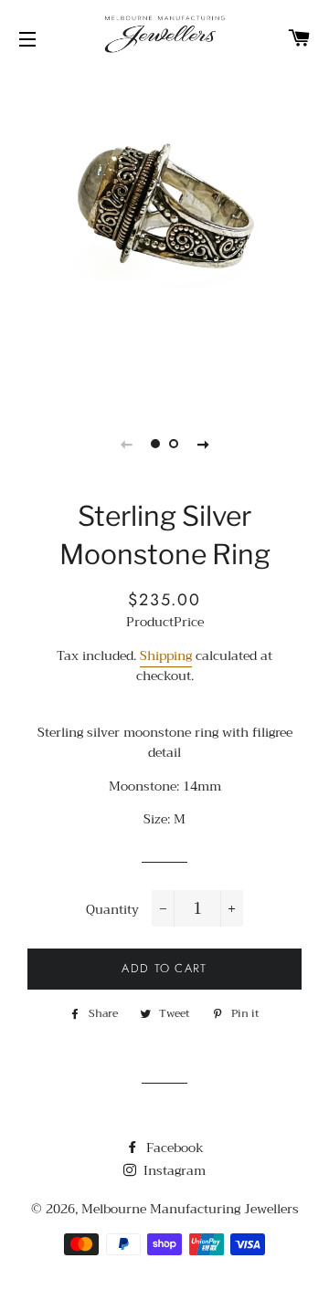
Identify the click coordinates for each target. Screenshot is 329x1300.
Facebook (173, 1147)
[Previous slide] (126, 444)
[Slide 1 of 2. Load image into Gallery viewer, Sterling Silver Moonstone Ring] (155, 444)
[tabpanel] (164, 237)
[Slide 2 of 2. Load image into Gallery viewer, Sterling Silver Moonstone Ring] (173, 444)
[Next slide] (203, 444)
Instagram (173, 1170)
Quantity (112, 910)
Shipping (166, 655)
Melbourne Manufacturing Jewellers (190, 1209)
